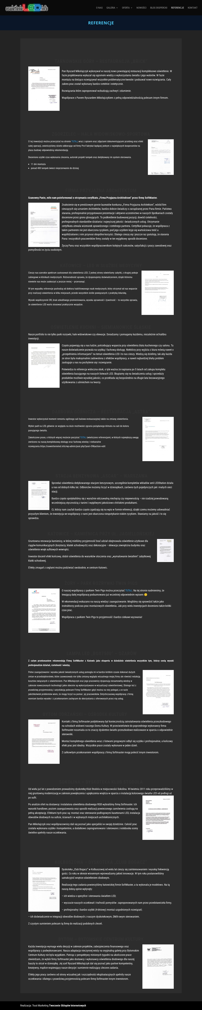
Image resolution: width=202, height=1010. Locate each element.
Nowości (141, 8)
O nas (99, 8)
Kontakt (193, 8)
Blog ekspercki (158, 8)
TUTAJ (74, 141)
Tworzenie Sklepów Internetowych (67, 1005)
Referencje (177, 8)
